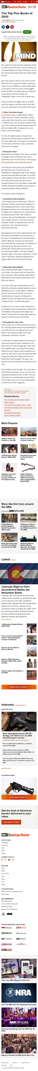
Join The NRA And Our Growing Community (18, 1004)
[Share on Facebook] (3, 26)
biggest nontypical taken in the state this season (18, 160)
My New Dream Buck (12, 413)
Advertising (4, 843)
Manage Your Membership (9, 909)
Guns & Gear (5, 874)
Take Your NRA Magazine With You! (15, 980)
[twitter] (7, 26)
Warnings (3, 1065)
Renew (19, 2)
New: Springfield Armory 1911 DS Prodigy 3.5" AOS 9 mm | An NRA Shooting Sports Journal (17, 735)
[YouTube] (37, 2)
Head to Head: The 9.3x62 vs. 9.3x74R (12, 672)
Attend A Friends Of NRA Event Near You (17, 1055)
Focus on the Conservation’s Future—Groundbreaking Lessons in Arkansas (12, 638)
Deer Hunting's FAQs (12, 415)
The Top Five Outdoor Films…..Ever (17, 405)
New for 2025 (5, 768)
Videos (3, 884)
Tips (2, 882)
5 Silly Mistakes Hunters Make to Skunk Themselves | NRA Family (8, 527)
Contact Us (4, 845)
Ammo (3, 871)
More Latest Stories (23, 687)
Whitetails (12, 22)
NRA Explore (5, 894)
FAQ (2, 848)
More (13, 560)
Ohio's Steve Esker (8, 115)
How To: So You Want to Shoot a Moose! (10, 648)
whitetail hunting (20, 393)
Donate (25, 2)
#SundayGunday (8, 775)
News (3, 22)
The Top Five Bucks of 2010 (20, 391)
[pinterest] (12, 26)
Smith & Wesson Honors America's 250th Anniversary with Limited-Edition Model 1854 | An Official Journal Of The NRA (18, 752)
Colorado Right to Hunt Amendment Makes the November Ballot (15, 590)
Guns (3, 876)
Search (3, 853)
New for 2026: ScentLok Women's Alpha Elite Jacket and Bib (11, 661)
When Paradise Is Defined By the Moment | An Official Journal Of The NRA (28, 546)
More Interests (20, 705)
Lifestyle (8, 619)
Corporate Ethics (25, 1063)
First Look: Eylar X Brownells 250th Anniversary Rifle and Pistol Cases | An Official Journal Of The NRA (18, 761)
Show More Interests (23, 797)
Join (15, 2)
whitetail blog (9, 393)
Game (7, 22)
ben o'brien (8, 391)
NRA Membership (6, 901)
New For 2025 (7, 709)
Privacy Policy (5, 1063)
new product (24, 740)
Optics (3, 879)
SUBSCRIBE (11, 822)
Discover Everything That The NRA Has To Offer (18, 1030)
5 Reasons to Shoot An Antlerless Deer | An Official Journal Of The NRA (28, 527)
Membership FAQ (6, 907)
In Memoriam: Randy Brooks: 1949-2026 (12, 625)
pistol (18, 740)
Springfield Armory (9, 740)
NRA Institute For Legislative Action (12, 891)
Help (2, 851)
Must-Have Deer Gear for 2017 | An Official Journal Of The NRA (9, 545)
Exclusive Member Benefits (9, 904)
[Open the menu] (34, 7)
